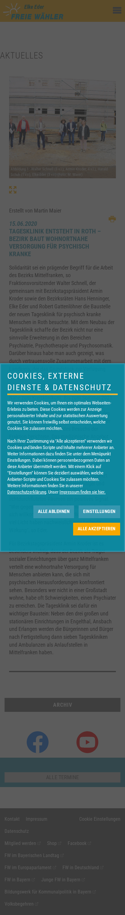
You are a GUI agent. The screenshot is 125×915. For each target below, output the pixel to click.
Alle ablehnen (54, 511)
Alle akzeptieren (97, 528)
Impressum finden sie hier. (82, 492)
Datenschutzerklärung (26, 492)
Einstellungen (99, 511)
